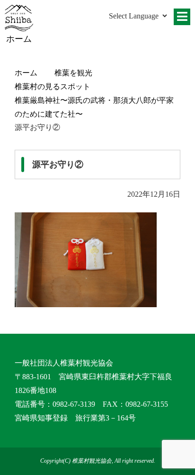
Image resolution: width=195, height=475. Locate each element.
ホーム (26, 73)
